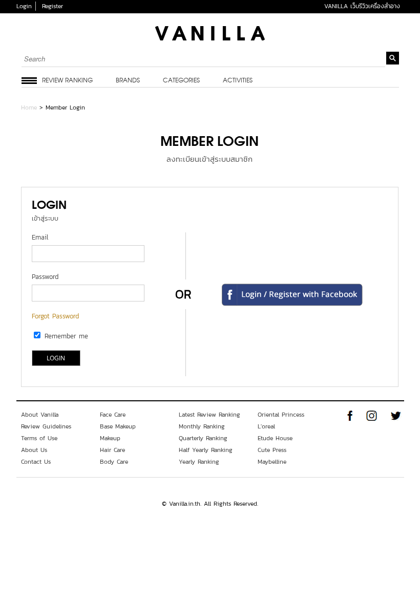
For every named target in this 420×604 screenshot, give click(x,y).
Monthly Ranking (202, 426)
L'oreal (266, 426)
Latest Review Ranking (209, 414)
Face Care (112, 414)
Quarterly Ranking (203, 438)
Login (24, 6)
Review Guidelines (46, 426)
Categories (181, 81)
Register (52, 6)
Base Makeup (118, 426)
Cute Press (272, 450)
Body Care (114, 461)
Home (29, 107)
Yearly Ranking (199, 461)
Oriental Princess (281, 414)
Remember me (66, 336)
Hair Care (112, 450)
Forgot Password (55, 316)
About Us (34, 450)
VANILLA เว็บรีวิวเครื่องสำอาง (362, 6)
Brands (128, 81)
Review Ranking (67, 81)
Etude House (275, 438)
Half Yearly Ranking (206, 450)
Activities (238, 81)
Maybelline (272, 461)
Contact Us (36, 461)
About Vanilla (39, 414)
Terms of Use (39, 438)
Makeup (110, 438)
